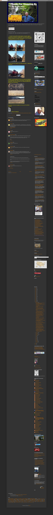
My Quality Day (37, 405)
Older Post (30, 171)
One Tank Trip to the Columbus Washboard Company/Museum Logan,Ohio (40, 180)
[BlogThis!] (17, 115)
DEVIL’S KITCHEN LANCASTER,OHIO (39, 199)
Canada (11, 502)
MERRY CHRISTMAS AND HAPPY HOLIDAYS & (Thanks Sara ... (39, 312)
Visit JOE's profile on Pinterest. (37, 154)
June (10, 130)
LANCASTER (35, 499)
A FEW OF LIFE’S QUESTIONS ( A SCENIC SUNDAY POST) (39, 324)
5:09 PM (11, 128)
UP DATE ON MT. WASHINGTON (30, 502)
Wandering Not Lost (36, 239)
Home (20, 171)
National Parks (40, 499)
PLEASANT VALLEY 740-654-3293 (39, 461)
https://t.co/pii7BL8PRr (18, 494)
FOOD (36, 501)
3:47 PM (11, 121)
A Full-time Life (37, 381)
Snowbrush (11, 142)
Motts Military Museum (37, 219)
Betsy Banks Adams (12, 134)
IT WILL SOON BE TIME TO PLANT (18, 502)
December (37, 302)
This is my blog (37, 426)
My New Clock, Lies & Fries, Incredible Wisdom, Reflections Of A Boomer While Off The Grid (40, 175)
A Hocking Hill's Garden (38, 382)
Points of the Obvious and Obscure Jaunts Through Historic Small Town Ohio (39, 411)
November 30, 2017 (20, 495)
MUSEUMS (19, 499)
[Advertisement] (37, 140)
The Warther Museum (37, 222)
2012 (35, 298)
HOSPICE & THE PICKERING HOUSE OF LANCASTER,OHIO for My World (39, 189)
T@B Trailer (39, 501)
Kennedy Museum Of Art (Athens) (39, 226)
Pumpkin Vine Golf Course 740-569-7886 (39, 462)
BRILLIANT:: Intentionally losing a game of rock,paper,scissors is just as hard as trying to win (40, 170)
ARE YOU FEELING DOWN (11, 500)
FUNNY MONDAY (29, 499)
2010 (35, 300)
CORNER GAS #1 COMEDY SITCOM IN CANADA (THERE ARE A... (40, 331)
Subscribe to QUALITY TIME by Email (38, 89)
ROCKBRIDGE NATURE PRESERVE (39, 348)
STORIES (17, 500)
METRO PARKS (26, 501)
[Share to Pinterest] (19, 115)
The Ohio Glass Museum (37, 225)
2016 (35, 294)
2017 (35, 293)
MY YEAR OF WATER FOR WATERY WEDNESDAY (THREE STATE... (40, 329)
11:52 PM (11, 154)
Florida (13, 502)
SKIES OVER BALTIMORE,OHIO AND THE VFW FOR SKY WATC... (40, 314)
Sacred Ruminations (37, 415)
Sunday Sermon (17, 501)
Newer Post (9, 171)
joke (43, 499)
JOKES (16, 499)
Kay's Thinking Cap (37, 399)
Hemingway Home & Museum (38, 233)
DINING (23, 501)
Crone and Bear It (37, 391)
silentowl (36, 416)
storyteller (11, 123)
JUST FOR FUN (12, 499)
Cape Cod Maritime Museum (38, 220)
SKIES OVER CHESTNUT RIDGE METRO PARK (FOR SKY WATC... (40, 326)
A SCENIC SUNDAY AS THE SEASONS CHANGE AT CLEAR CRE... (40, 311)
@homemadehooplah (24, 494)
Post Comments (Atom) (14, 172)
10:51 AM (11, 162)
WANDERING (32, 498)
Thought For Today (39, 500)
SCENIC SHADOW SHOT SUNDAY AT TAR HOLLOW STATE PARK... (40, 319)
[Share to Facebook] (19, 115)
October (37, 333)
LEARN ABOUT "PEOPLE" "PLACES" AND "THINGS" (18, 498)
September (37, 334)
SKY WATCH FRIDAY (21, 500)
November (37, 332)
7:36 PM (11, 132)
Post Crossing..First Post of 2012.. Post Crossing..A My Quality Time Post (39, 165)
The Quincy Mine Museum (38, 224)
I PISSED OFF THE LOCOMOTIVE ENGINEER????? (39, 315)
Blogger (29, 505)
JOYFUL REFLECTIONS (38, 398)
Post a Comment (11, 168)
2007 (35, 343)
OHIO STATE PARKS (27, 500)
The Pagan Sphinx (37, 425)
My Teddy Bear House (37, 406)
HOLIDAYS (21, 501)
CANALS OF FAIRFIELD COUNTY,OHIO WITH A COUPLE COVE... (40, 323)
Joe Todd (40, 474)
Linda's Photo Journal (37, 400)
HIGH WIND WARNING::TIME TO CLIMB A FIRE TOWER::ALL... (40, 320)
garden (34, 501)
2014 (35, 296)
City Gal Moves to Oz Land (38, 387)
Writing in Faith (37, 432)
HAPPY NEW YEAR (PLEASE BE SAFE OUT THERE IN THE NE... (40, 303)
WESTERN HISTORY (33, 500)
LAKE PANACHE (24, 502)
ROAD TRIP (24, 499)
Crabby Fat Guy (37, 390)
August (36, 335)
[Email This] (16, 115)
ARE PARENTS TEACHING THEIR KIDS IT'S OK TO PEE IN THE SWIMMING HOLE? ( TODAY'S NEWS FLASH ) (39, 185)
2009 (35, 301)
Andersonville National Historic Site (39, 234)
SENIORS (13, 501)
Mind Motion (36, 404)
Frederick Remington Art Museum (38, 221)
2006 (35, 344)
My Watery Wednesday (12, 127)
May (36, 338)
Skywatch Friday (31, 501)
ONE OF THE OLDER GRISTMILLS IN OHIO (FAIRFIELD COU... (40, 327)
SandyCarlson (11, 146)
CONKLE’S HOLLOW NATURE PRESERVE (40, 349)
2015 (35, 295)
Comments (10, 29)
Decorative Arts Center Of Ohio (38, 228)
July (36, 336)
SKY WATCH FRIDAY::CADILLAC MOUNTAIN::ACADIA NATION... (39, 308)
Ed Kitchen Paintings (37, 394)
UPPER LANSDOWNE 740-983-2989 (39, 463)
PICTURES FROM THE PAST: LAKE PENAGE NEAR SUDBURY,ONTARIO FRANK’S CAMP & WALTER (39, 195)
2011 (35, 299)
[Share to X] (18, 115)
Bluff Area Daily (37, 386)
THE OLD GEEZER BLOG (38, 424)
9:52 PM (11, 148)
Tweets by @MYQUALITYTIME (37, 92)
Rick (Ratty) (11, 150)
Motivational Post (37, 161)
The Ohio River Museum (38, 229)
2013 (35, 297)
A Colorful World (37, 380)
